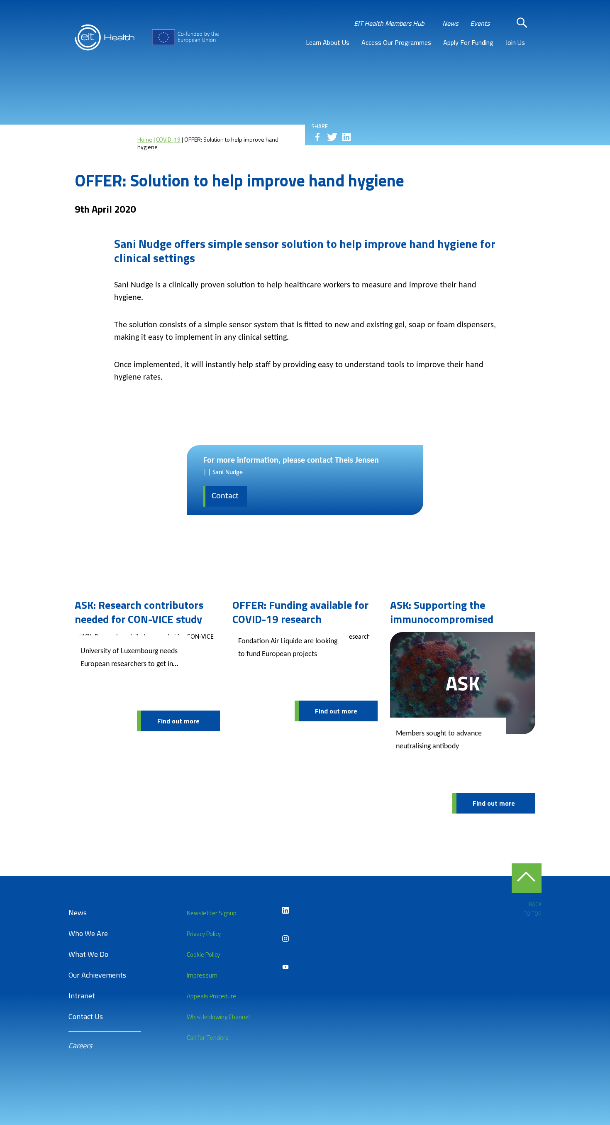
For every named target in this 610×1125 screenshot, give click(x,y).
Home (144, 139)
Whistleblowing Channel (218, 1017)
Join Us (515, 42)
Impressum (202, 975)
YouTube (285, 966)
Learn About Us (327, 42)
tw (332, 137)
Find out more (178, 721)
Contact (225, 496)
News (450, 23)
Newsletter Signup (212, 913)
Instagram (285, 938)
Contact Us (85, 1016)
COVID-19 (168, 139)
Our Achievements (97, 974)
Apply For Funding (468, 42)
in (346, 137)
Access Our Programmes (396, 42)
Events (480, 23)
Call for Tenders (208, 1037)
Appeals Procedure (211, 996)
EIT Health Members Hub (389, 23)
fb (317, 137)
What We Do (88, 954)
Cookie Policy (203, 954)
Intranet (81, 995)
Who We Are (88, 933)
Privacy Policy (204, 934)
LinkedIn (285, 910)
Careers (80, 1045)
